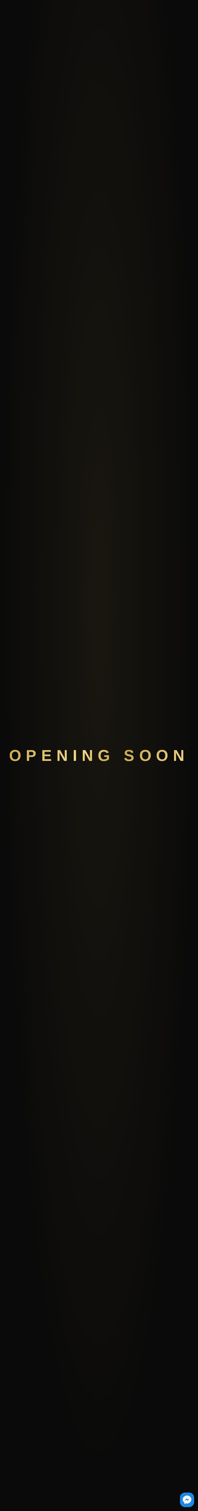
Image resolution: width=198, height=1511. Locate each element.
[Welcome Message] (187, 1500)
